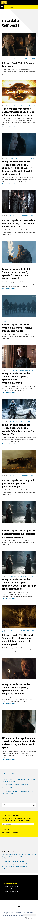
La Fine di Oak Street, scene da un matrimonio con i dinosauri (19, 864)
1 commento (23, 735)
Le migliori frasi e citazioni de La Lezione (13, 861)
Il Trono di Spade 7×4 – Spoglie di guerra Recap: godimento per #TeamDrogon (18, 483)
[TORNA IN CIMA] (19, 906)
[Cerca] (19, 805)
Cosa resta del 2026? (8, 788)
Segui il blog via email (11, 815)
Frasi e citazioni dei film (28, 105)
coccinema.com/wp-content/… (11, 886)
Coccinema (10, 7)
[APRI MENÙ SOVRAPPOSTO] (2, 7)
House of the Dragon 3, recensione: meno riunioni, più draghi (19, 854)
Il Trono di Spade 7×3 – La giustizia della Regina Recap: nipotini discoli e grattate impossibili (18, 533)
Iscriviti (7, 829)
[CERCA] (34, 805)
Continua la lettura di (8, 127)
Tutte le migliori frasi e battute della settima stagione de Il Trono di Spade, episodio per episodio (18, 111)
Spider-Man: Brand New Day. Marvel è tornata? (15, 784)
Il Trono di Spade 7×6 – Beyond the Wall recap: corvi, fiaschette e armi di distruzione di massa (18, 223)
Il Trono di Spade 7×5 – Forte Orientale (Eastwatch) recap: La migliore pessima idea (17, 327)
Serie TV (30, 735)
